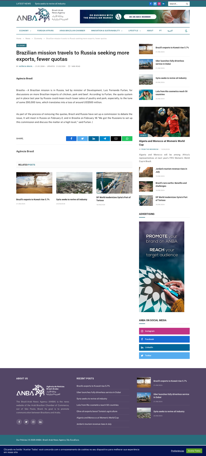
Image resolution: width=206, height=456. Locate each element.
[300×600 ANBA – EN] (164, 267)
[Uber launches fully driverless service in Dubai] (146, 64)
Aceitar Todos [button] (194, 451)
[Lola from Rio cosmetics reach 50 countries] (146, 95)
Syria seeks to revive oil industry (50, 3)
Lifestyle (133, 31)
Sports (143, 135)
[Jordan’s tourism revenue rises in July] (146, 172)
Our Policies (21, 440)
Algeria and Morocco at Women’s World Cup (162, 143)
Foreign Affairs (45, 31)
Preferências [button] (177, 451)
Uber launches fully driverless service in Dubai (170, 62)
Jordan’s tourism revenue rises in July (171, 170)
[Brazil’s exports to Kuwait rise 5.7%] (34, 183)
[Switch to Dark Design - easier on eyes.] (185, 31)
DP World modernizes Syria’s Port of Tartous (113, 198)
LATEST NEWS (23, 3)
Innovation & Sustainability (105, 31)
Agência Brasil (26, 66)
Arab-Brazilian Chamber (72, 31)
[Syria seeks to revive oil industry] (74, 183)
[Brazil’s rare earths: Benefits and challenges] (146, 186)
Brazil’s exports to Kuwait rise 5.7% (32, 199)
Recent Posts (85, 378)
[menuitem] (160, 30)
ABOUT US (22, 378)
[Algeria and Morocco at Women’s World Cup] (164, 122)
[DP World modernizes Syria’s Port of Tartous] (114, 183)
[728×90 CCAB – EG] (135, 23)
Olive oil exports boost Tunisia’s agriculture (97, 411)
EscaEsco (74, 440)
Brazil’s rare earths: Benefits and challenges (171, 184)
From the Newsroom (149, 149)
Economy (24, 31)
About (150, 31)
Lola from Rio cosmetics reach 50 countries (171, 93)
